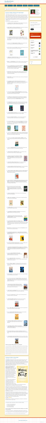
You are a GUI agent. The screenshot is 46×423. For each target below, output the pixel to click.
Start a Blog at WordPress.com (23, 420)
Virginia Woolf (22, 413)
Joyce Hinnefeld (24, 349)
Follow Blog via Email (34, 22)
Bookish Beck (9, 1)
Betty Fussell (23, 346)
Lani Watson (32, 51)
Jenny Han (26, 348)
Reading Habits (25, 5)
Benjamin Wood (19, 346)
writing (24, 413)
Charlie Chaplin (15, 347)
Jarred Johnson (20, 348)
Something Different (36, 5)
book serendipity (26, 346)
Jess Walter (10, 349)
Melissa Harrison (32, 45)
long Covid (23, 350)
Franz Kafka (11, 348)
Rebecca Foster (7, 358)
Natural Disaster (32, 47)
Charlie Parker (19, 347)
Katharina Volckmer (11, 350)
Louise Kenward (25, 350)
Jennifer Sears (23, 348)
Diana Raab (8, 359)
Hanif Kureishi (14, 348)
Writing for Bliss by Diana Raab (12, 357)
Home (6, 5)
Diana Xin (21, 347)
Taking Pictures (32, 42)
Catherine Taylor (10, 347)
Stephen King (19, 413)
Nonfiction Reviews (9, 412)
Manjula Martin (9, 413)
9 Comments (15, 358)
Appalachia (16, 346)
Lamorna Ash (17, 350)
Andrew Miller (13, 346)
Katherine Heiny (14, 350)
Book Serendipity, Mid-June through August (15, 12)
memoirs (14, 413)
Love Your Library (19, 5)
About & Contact (10, 5)
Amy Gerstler (10, 346)
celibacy (13, 347)
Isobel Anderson (17, 348)
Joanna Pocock (16, 349)
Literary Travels (30, 5)
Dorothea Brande (24, 347)
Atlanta (17, 346)
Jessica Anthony (12, 349)
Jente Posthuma (7, 349)
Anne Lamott (14, 412)
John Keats (19, 349)
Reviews (15, 5)
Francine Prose (25, 412)
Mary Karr (12, 413)
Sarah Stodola (16, 413)
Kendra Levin (7, 413)
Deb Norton (17, 412)
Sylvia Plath (32, 53)
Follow (32, 29)
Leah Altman (20, 350)
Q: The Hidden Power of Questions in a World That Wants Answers (35, 50)
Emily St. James (8, 348)
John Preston (21, 349)
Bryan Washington (7, 347)
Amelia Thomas (7, 346)
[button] (11, 33)
